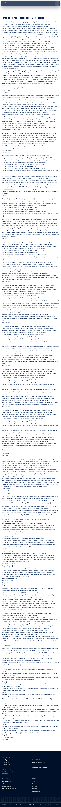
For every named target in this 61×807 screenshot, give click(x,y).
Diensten (34, 781)
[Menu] (57, 3)
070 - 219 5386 (36, 759)
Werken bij (34, 788)
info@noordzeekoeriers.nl (39, 762)
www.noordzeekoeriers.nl (38, 764)
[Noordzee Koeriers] (5, 3)
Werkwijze (34, 783)
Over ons (34, 786)
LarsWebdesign (30, 804)
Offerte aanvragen (37, 791)
